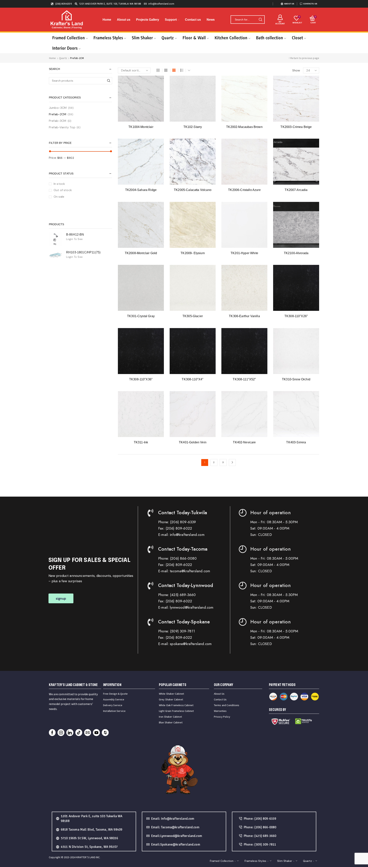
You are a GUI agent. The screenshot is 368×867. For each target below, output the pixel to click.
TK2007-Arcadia (296, 190)
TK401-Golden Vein (192, 442)
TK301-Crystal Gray (141, 316)
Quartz (168, 37)
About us (123, 19)
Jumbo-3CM (58, 108)
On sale (59, 197)
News (211, 19)
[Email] (87, 732)
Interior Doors (65, 48)
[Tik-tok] (78, 732)
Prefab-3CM (57, 121)
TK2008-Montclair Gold (141, 253)
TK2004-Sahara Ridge (141, 190)
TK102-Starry (192, 127)
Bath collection (269, 37)
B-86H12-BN (75, 234)
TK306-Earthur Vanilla (244, 316)
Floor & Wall (194, 37)
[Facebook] (52, 732)
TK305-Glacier (192, 316)
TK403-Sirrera (296, 442)
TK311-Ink (141, 442)
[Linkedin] (69, 732)
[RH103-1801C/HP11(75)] (55, 255)
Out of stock (63, 190)
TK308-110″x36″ (141, 379)
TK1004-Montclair (140, 127)
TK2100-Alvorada (296, 253)
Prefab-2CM (57, 114)
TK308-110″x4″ (192, 379)
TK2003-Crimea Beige (296, 127)
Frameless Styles (108, 37)
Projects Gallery (147, 19)
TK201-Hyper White (244, 253)
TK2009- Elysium (193, 253)
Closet (297, 37)
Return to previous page (304, 58)
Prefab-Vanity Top (62, 127)
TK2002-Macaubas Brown (244, 127)
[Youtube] (96, 732)
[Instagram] (61, 732)
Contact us (193, 19)
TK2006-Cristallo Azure (244, 190)
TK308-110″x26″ (296, 316)
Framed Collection (68, 37)
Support (171, 19)
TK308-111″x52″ (244, 379)
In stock (59, 184)
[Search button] (260, 19)
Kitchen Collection (231, 37)
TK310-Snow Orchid (296, 379)
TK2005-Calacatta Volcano (192, 190)
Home (107, 19)
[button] (61, 598)
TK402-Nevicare (244, 442)
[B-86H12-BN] (55, 239)
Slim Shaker (142, 37)
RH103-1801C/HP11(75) (83, 252)
